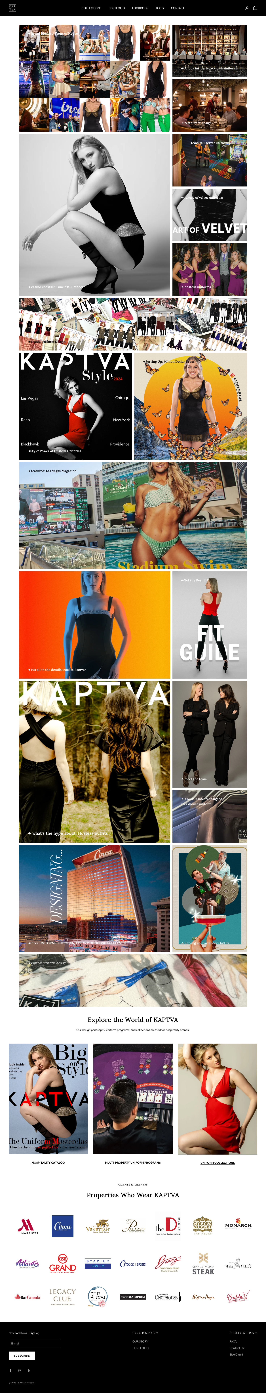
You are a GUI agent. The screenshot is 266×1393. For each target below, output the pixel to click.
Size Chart (236, 1354)
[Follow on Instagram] (20, 1370)
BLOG (160, 8)
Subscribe (22, 1355)
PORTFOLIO (117, 8)
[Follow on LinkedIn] (29, 1370)
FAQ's (233, 1341)
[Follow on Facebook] (10, 1370)
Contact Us (237, 1348)
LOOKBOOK (140, 8)
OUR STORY (140, 1341)
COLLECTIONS (91, 8)
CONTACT (177, 8)
